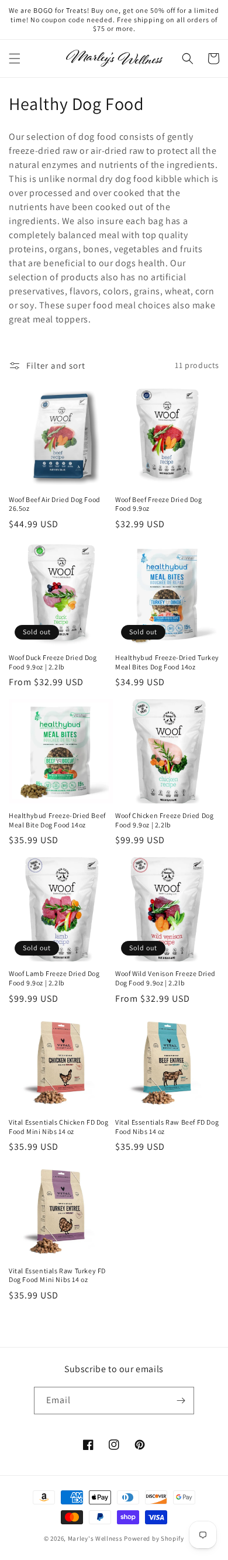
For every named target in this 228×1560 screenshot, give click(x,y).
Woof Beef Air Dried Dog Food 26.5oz (55, 504)
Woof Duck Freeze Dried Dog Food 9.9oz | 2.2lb (53, 662)
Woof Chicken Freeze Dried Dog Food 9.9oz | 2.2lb (164, 820)
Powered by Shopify (154, 1538)
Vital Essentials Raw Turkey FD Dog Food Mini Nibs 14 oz (57, 1275)
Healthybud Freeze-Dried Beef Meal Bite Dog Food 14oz (57, 820)
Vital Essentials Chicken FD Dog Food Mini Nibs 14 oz (59, 1127)
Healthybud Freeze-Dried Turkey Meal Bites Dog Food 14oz (167, 662)
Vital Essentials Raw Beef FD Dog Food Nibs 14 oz (167, 1127)
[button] (14, 58)
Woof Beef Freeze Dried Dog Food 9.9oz (158, 504)
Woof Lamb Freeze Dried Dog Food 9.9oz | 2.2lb (54, 978)
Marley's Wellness (95, 1538)
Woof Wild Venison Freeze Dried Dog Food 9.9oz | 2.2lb (165, 978)
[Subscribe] (181, 1400)
